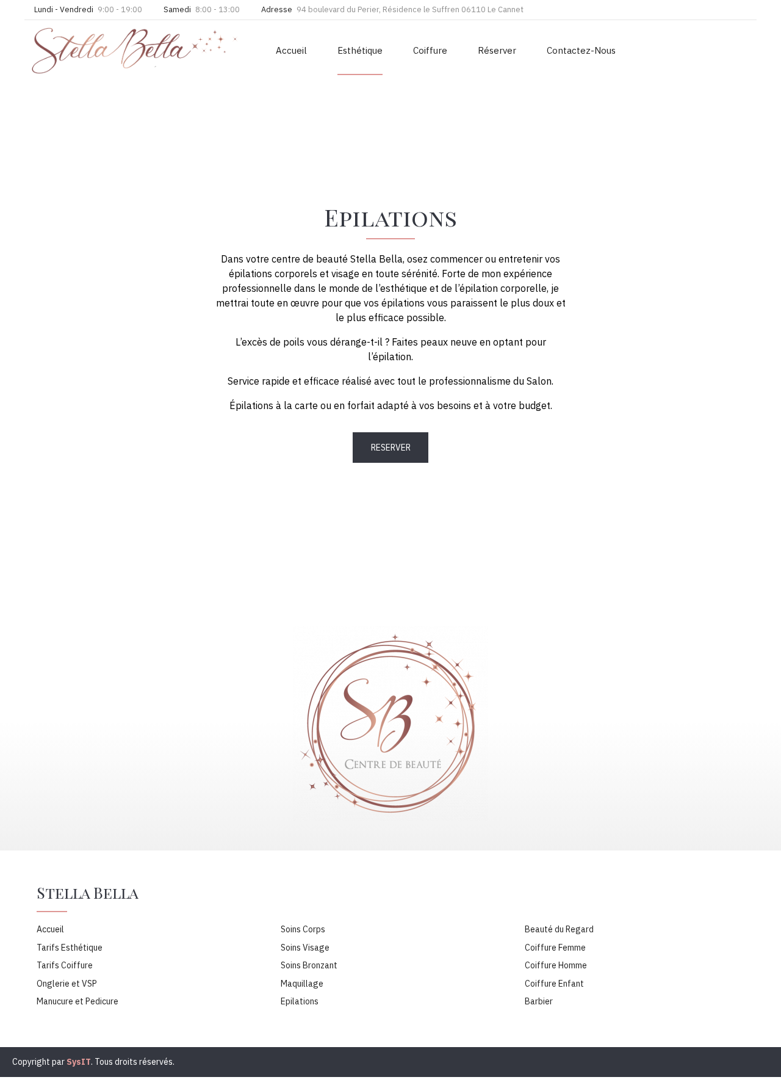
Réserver (497, 50)
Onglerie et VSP (67, 983)
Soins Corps (303, 929)
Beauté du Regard (559, 929)
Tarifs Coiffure (65, 965)
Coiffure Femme (555, 947)
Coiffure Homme (556, 965)
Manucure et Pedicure (77, 1001)
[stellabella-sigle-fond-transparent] (390, 723)
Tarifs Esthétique (70, 947)
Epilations (300, 1001)
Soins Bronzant (309, 965)
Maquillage (302, 983)
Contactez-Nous (581, 50)
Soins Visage (305, 947)
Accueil (291, 50)
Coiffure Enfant (554, 983)
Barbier (539, 1001)
